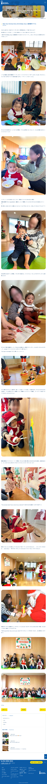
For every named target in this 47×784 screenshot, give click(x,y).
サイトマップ (31, 773)
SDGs (4, 724)
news (4, 720)
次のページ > (43, 709)
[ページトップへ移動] (45, 762)
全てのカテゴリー (6, 718)
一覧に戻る (23, 709)
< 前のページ (4, 709)
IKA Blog (2, 705)
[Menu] (45, 2)
